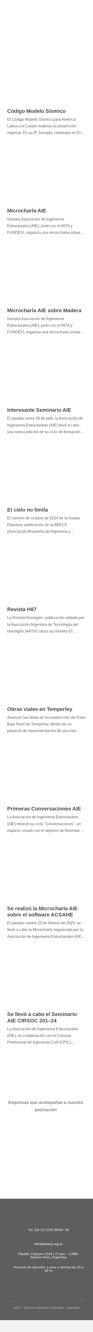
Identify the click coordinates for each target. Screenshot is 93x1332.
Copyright (73, 1307)
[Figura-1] (19, 14)
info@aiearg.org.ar (48, 1244)
